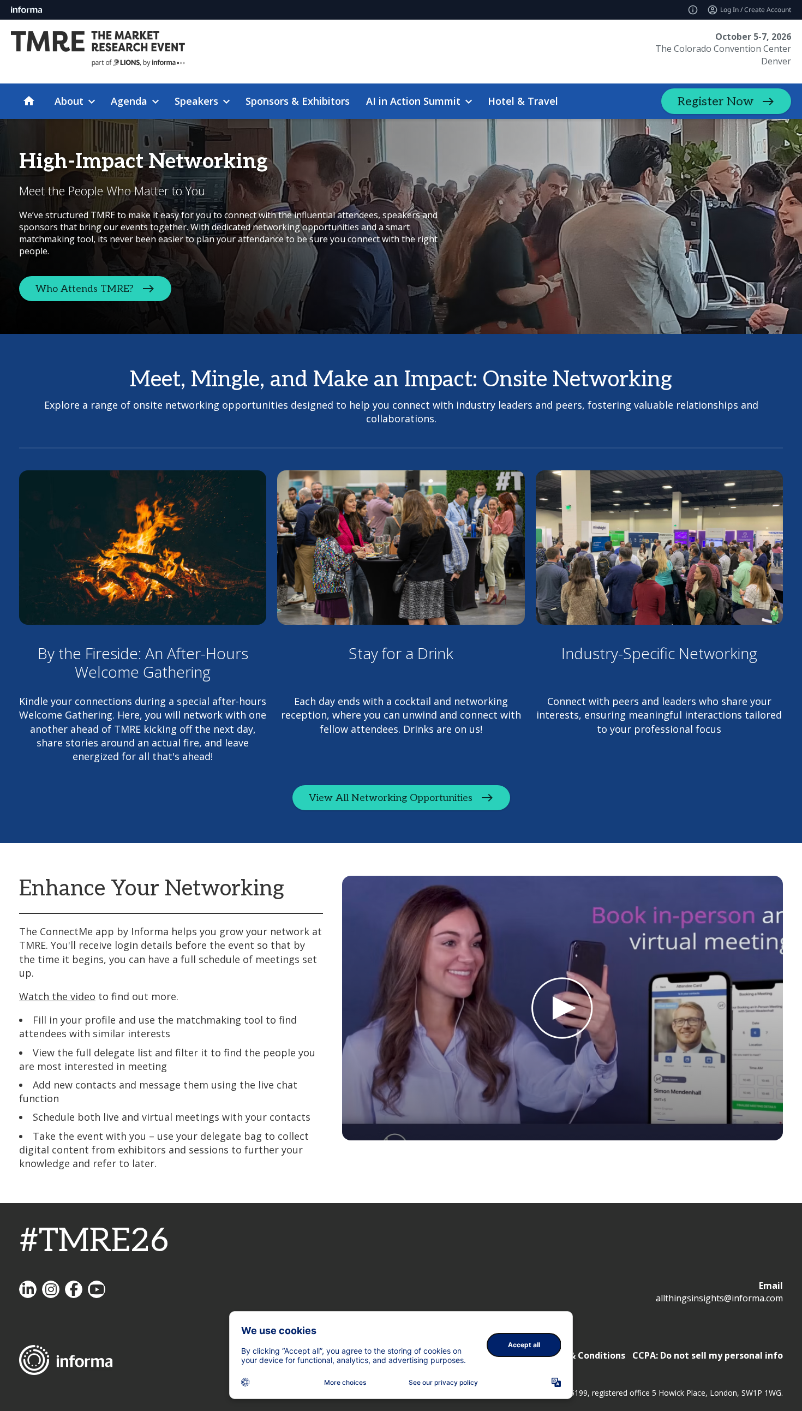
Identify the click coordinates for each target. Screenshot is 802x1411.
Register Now (715, 101)
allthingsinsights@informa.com (719, 1298)
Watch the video (57, 996)
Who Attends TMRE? (84, 288)
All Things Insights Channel (96, 1289)
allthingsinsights (50, 1289)
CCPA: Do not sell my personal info (707, 1355)
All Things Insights (28, 1289)
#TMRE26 (94, 1241)
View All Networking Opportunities (390, 798)
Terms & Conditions (581, 1355)
